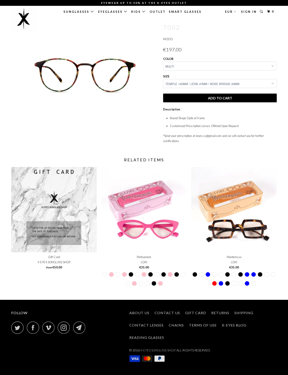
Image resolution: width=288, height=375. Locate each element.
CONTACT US (167, 313)
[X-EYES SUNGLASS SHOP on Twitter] (18, 327)
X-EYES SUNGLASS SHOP (157, 350)
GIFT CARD (195, 313)
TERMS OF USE (203, 325)
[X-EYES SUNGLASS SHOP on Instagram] (65, 327)
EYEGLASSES (111, 11)
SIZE (166, 76)
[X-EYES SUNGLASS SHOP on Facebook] (34, 327)
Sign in (249, 11)
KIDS (136, 11)
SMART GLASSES (185, 11)
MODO (168, 39)
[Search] (262, 11)
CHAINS (176, 325)
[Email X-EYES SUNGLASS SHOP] (80, 327)
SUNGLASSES (77, 11)
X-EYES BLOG (234, 325)
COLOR (168, 59)
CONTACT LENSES (146, 325)
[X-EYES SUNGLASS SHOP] (34, 19)
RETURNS (220, 313)
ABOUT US (139, 313)
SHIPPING (243, 313)
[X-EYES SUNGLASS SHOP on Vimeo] (49, 327)
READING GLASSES (146, 337)
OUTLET (158, 11)
